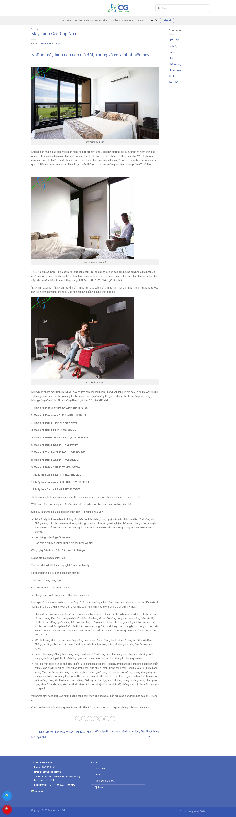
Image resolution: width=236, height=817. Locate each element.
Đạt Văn (57, 43)
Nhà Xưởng (175, 64)
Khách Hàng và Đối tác (97, 20)
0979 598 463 (48, 767)
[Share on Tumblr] (112, 718)
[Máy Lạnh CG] (118, 8)
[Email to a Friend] (89, 718)
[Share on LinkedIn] (106, 718)
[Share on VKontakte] (101, 718)
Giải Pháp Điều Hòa (123, 20)
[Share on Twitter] (83, 718)
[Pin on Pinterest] (95, 718)
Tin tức (153, 20)
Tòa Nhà (173, 82)
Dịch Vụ (140, 20)
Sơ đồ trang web (189, 811)
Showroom (175, 70)
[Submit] (201, 8)
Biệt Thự (174, 40)
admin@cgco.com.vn (50, 771)
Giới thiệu (67, 20)
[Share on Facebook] (77, 718)
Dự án (78, 20)
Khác (171, 58)
